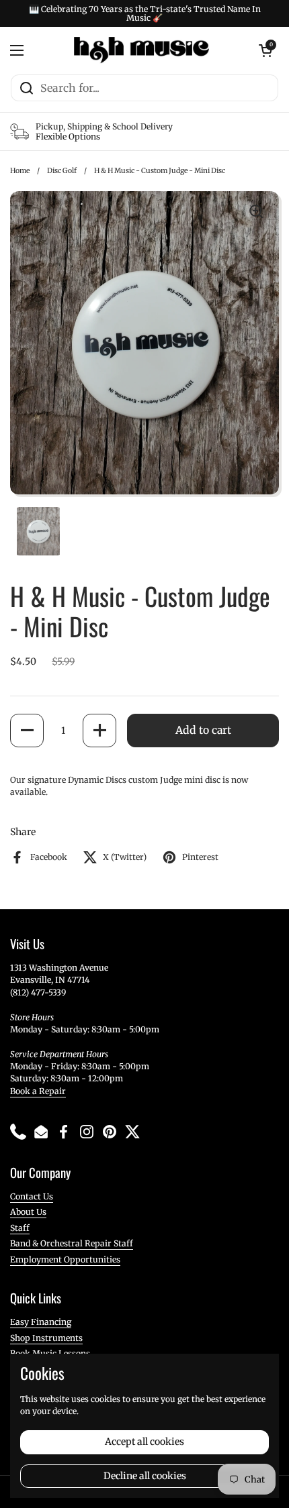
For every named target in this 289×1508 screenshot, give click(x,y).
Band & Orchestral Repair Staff (71, 1243)
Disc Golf (62, 170)
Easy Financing (40, 1322)
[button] (27, 730)
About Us (28, 1212)
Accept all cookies (144, 1442)
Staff (20, 1228)
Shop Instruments (46, 1338)
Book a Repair (38, 1091)
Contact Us (31, 1196)
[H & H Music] (141, 50)
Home (20, 170)
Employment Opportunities (65, 1259)
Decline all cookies (145, 1476)
